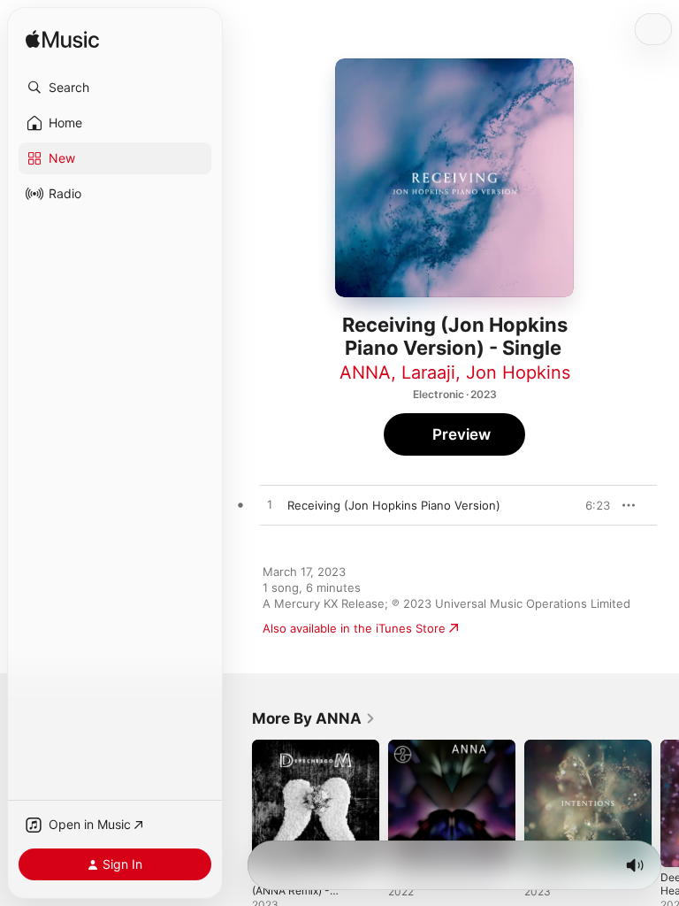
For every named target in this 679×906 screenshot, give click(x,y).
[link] (314, 718)
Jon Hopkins (518, 372)
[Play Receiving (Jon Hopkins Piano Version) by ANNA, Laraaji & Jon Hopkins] (269, 505)
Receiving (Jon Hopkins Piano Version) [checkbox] (393, 505)
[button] (114, 88)
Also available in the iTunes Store (354, 628)
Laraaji (428, 372)
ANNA (365, 372)
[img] (62, 40)
